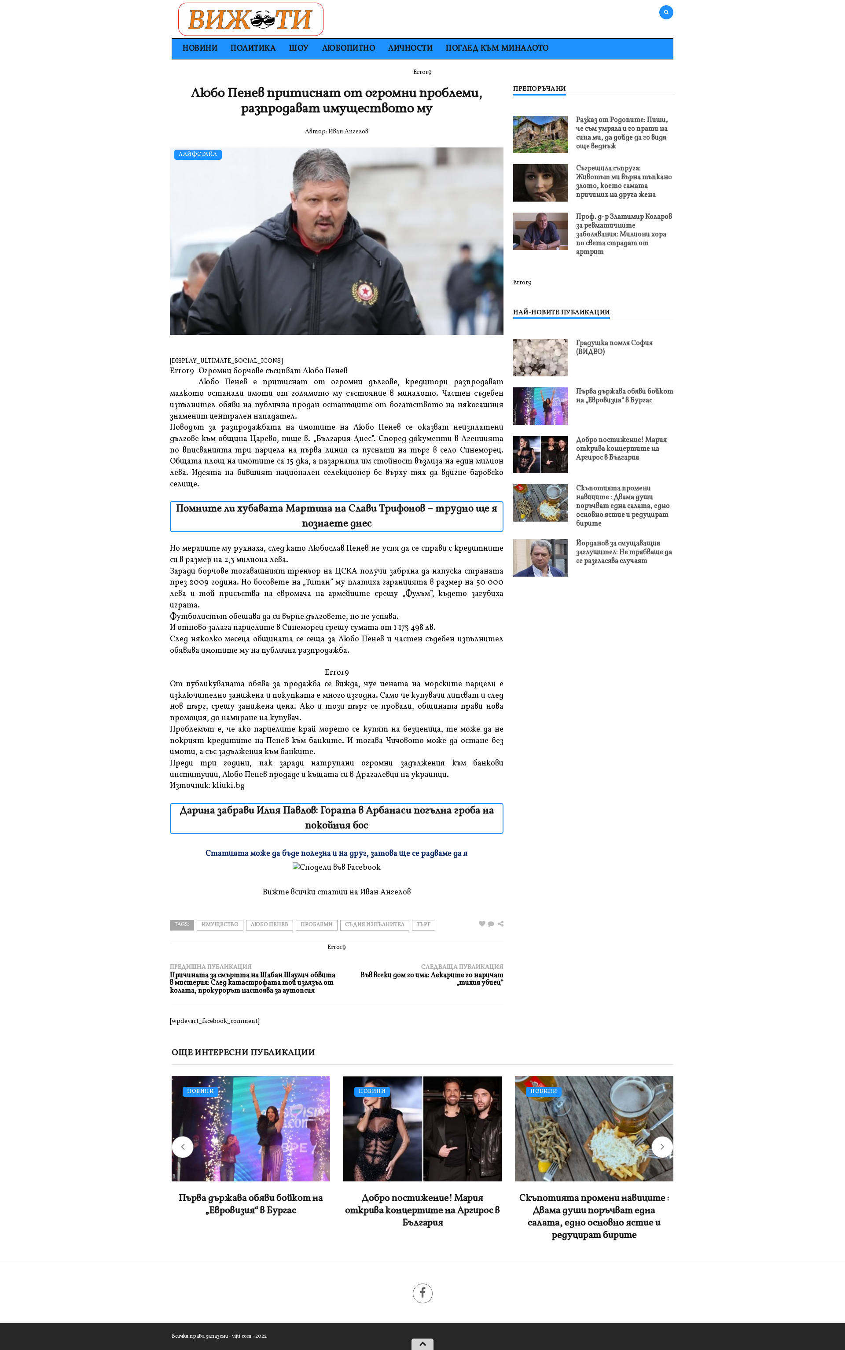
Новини (200, 48)
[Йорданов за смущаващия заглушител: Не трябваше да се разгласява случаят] (540, 558)
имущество (220, 924)
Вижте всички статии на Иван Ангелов (337, 892)
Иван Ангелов (348, 132)
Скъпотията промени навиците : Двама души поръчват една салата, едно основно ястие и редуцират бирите (623, 506)
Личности (410, 48)
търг (423, 924)
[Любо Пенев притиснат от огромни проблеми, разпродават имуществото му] (491, 924)
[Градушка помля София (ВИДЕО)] (540, 357)
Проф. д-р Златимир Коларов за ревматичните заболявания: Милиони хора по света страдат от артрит (624, 234)
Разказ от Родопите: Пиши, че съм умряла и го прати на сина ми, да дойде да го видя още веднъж (622, 133)
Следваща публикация (431, 975)
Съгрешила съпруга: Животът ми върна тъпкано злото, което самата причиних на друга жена (624, 182)
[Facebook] (423, 1293)
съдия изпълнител (374, 924)
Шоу (299, 48)
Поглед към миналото (497, 48)
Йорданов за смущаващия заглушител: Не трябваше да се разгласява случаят (624, 552)
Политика (253, 48)
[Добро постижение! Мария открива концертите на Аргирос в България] (540, 454)
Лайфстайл (198, 155)
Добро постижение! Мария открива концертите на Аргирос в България (621, 449)
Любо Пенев (269, 924)
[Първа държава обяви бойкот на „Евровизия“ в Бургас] (540, 406)
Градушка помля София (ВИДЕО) (614, 347)
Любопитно (348, 48)
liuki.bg (231, 785)
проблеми (317, 924)
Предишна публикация (252, 979)
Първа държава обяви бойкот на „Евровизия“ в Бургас (624, 396)
